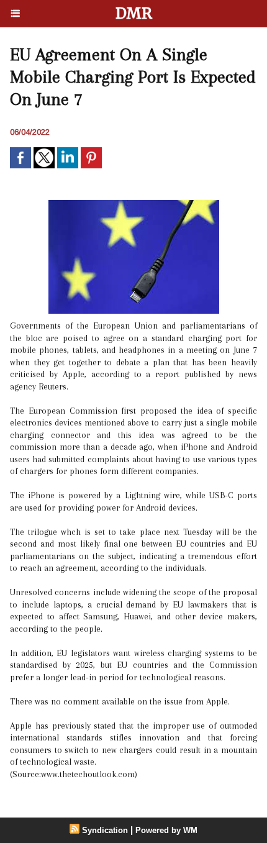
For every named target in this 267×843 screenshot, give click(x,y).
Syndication (105, 830)
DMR (133, 13)
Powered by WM (166, 830)
